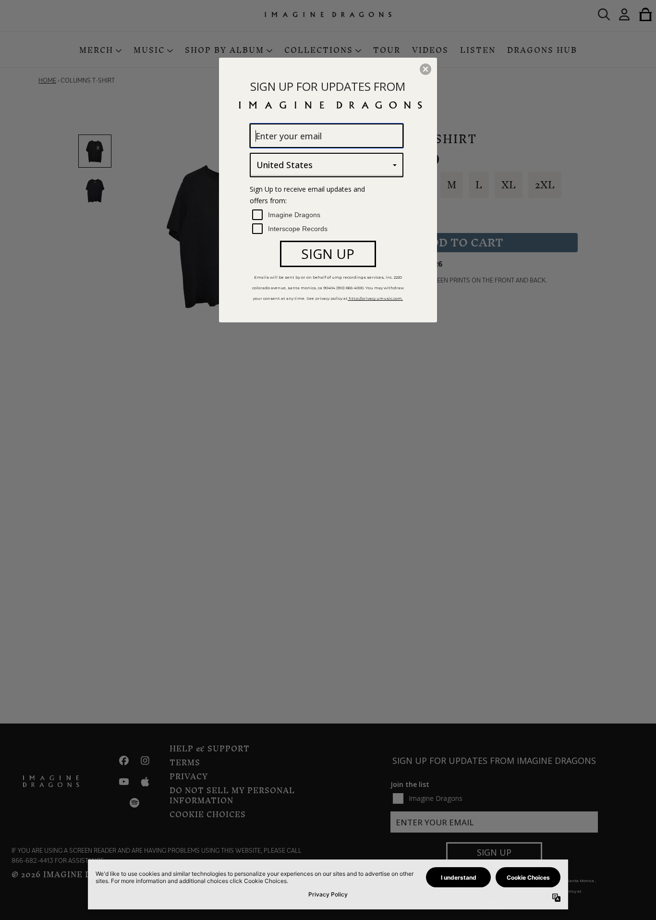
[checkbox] (327, 215)
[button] (425, 69)
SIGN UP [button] (327, 254)
